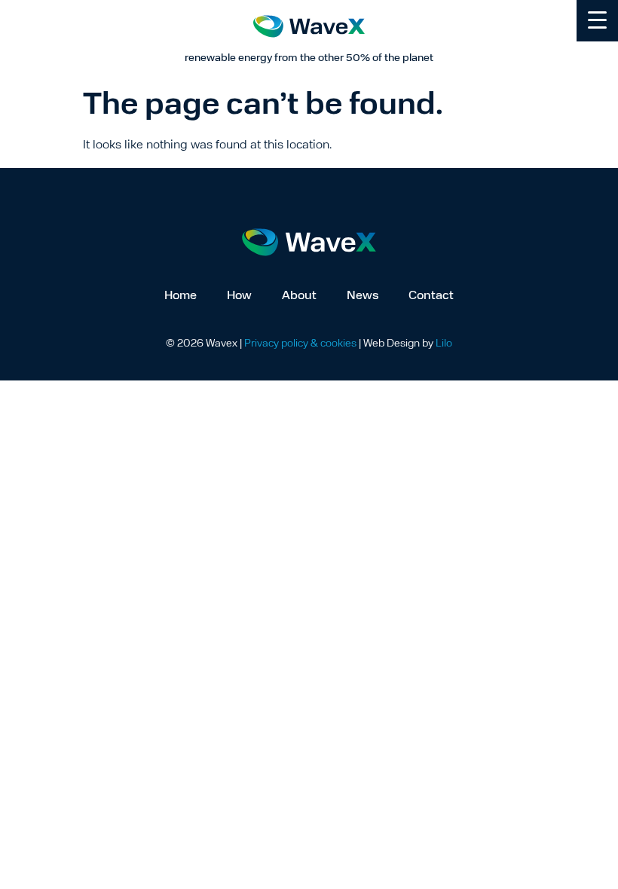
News (362, 296)
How (239, 296)
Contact (431, 296)
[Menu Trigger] (597, 20)
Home (180, 296)
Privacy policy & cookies (300, 344)
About (299, 296)
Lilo (444, 344)
